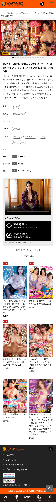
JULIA (5, 316)
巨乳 (23, 142)
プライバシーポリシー (16, 469)
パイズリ (17, 137)
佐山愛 (16, 107)
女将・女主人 (30, 137)
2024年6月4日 (19, 114)
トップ (3, 10)
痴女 (15, 142)
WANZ (16, 129)
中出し (43, 137)
